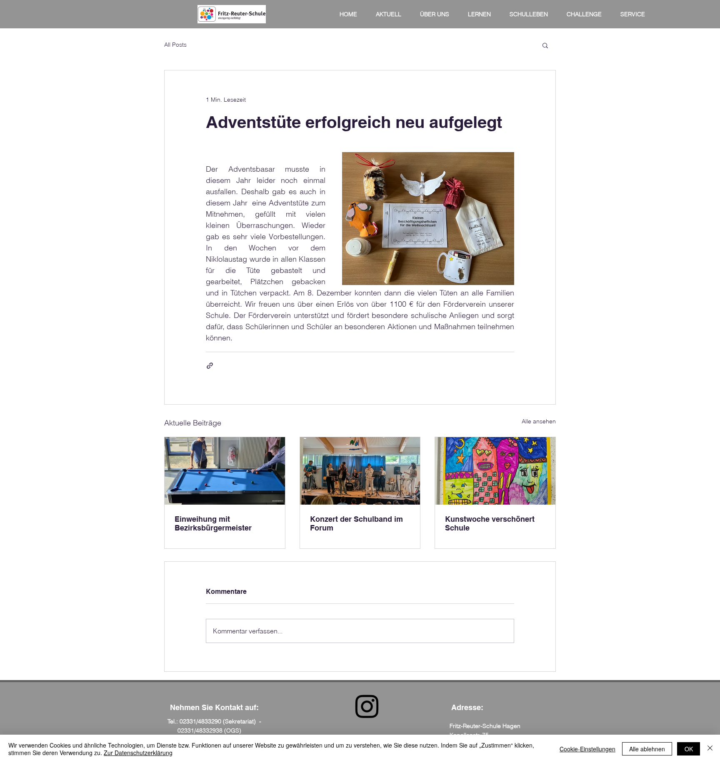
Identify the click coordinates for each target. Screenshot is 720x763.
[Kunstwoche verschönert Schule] (495, 471)
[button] (545, 45)
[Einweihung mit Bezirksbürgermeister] (225, 471)
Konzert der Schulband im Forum (356, 523)
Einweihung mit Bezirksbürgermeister (213, 523)
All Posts (175, 44)
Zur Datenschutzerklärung (138, 752)
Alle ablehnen (647, 749)
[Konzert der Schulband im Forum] (360, 471)
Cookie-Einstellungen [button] (587, 749)
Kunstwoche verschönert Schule (490, 523)
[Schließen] (710, 748)
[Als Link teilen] (210, 366)
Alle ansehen (539, 421)
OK (689, 749)
